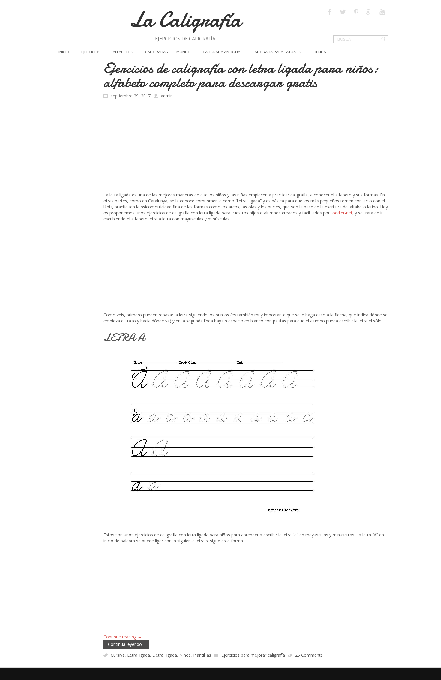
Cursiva (118, 655)
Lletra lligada (164, 655)
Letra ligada (138, 655)
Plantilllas (202, 655)
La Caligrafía (185, 19)
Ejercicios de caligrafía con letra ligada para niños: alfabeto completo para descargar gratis (241, 75)
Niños (185, 655)
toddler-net (341, 213)
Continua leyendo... (126, 644)
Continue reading (123, 637)
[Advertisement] (246, 147)
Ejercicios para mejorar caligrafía (253, 655)
